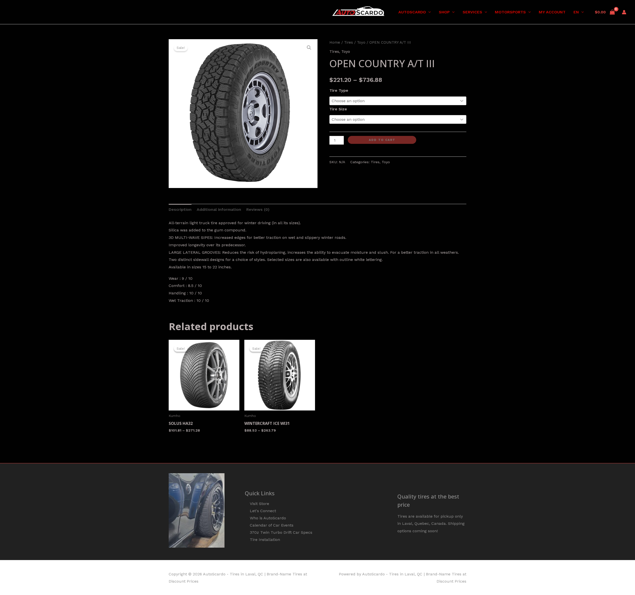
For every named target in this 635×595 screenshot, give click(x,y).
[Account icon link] (624, 12)
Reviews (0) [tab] (257, 209)
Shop (444, 12)
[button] (428, 12)
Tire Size (338, 109)
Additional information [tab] (219, 209)
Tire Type (338, 90)
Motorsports (510, 12)
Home (334, 42)
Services (472, 12)
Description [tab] (180, 209)
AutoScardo (412, 12)
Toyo (361, 42)
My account (552, 12)
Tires (348, 42)
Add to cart (382, 140)
